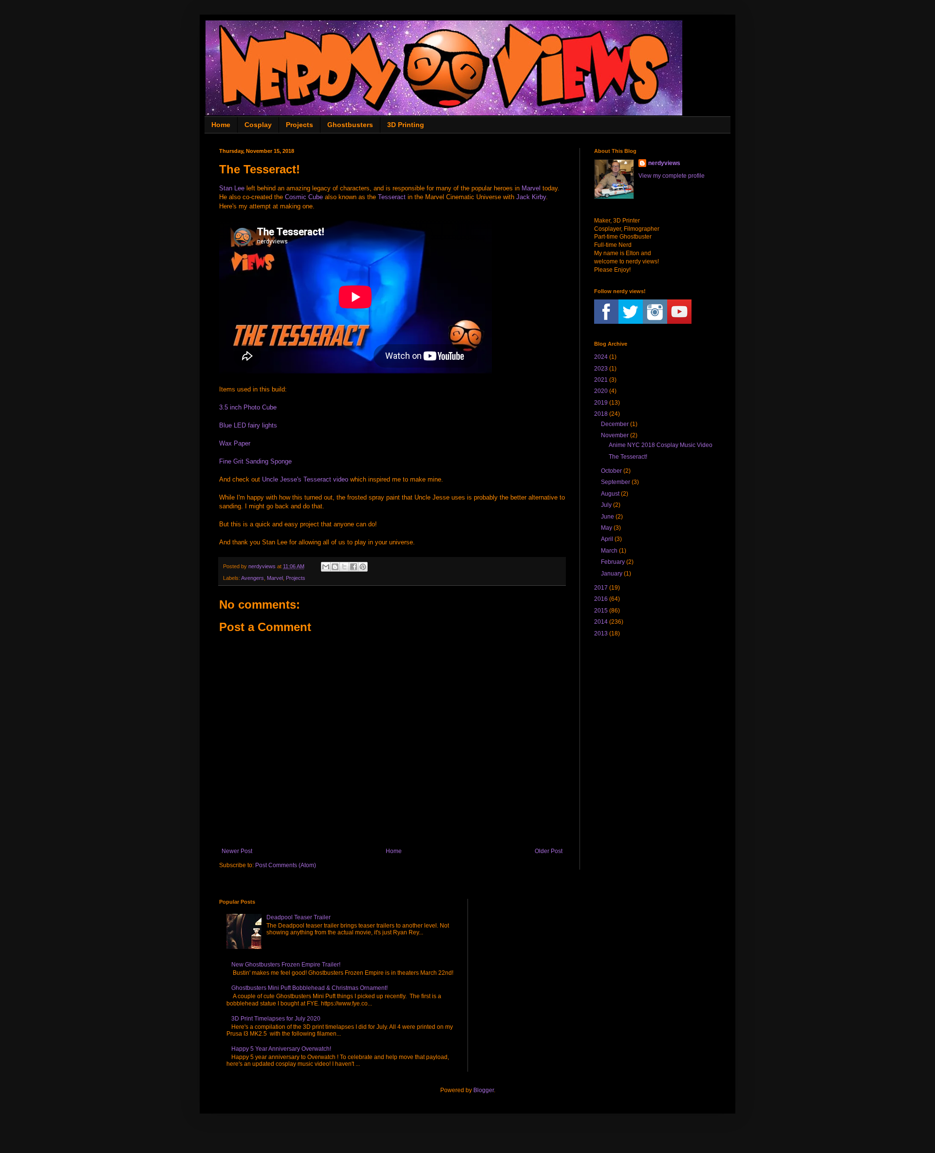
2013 (601, 633)
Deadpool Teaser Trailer (298, 917)
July (606, 505)
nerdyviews (664, 163)
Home (220, 125)
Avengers (252, 578)
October (611, 470)
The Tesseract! (628, 456)
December (615, 424)
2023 (601, 368)
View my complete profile (671, 175)
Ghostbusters (350, 125)
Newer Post (237, 851)
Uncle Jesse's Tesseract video (305, 479)
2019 (601, 402)
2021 (601, 379)
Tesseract (392, 197)
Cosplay (258, 125)
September (615, 482)
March (609, 550)
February (613, 561)
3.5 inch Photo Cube (248, 407)
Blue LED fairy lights (248, 425)
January (611, 573)
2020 (601, 391)
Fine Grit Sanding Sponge (255, 461)
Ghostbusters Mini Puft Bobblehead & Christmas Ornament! (309, 988)
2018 (601, 413)
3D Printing (405, 125)
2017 (601, 587)
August (610, 493)
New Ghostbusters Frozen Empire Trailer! (285, 964)
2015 (601, 610)
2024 (601, 356)
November (615, 435)
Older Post (548, 851)
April (607, 539)
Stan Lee (231, 188)
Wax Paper (234, 443)
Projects (299, 125)
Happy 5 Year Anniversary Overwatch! (281, 1048)
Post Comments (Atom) (285, 865)
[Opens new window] (326, 567)
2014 (601, 621)
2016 (601, 598)
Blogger (483, 1090)
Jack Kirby (531, 197)
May (606, 527)
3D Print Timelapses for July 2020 (275, 1018)
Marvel (531, 188)
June (607, 516)
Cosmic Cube (304, 197)
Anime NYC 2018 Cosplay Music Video (660, 445)
